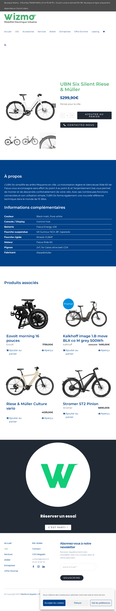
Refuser (77, 603)
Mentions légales (29, 594)
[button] (5, 45)
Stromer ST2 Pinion (80, 404)
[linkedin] (43, 566)
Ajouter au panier (94, 115)
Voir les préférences (101, 603)
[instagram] (38, 566)
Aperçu (48, 350)
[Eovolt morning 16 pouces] (29, 313)
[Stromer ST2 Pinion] (86, 381)
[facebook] (33, 566)
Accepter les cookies (54, 603)
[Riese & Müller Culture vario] (29, 381)
